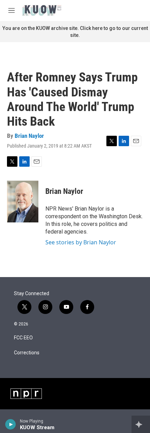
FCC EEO (23, 337)
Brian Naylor (29, 135)
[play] (10, 424)
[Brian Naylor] (22, 201)
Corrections (26, 352)
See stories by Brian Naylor (80, 242)
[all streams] (141, 424)
